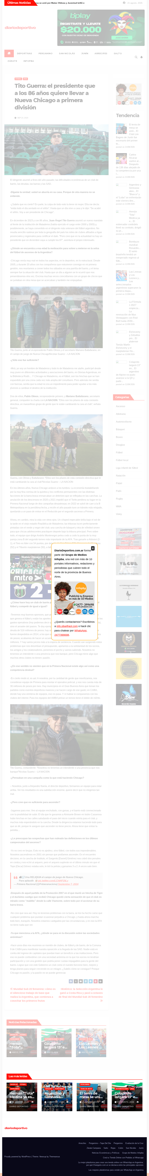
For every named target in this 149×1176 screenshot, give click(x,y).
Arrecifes (82, 1143)
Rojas (113, 1148)
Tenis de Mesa (86, 1089)
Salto (106, 1148)
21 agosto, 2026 (21, 1102)
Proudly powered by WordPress (17, 1157)
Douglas (14, 1084)
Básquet (49, 1089)
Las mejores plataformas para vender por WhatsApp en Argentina (116, 1170)
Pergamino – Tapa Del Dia (100, 1143)
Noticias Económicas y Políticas (105, 1153)
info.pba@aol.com (67, 626)
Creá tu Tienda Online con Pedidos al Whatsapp (123, 1158)
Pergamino (14, 1089)
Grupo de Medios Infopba (132, 1153)
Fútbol (23, 1084)
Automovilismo (122, 1089)
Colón (120, 1148)
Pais (132, 1089)
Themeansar (54, 1157)
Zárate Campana (94, 1148)
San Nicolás (131, 1148)
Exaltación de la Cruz (134, 1143)
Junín (141, 1148)
